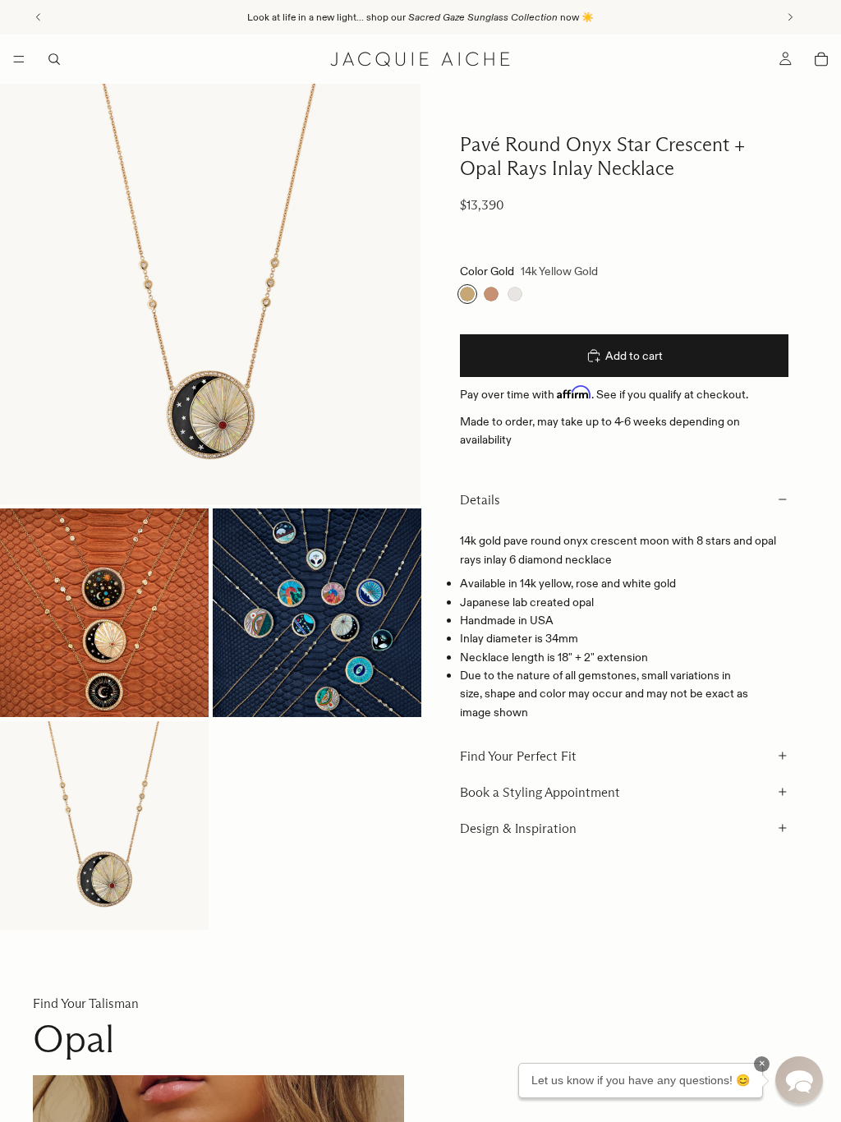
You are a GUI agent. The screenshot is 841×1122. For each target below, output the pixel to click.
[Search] (54, 59)
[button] (799, 1080)
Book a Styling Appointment (540, 792)
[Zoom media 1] (210, 294)
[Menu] (19, 59)
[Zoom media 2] (104, 612)
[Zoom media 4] (104, 825)
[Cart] (821, 59)
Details (480, 500)
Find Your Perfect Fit (518, 756)
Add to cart (634, 355)
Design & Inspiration (518, 828)
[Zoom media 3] (317, 612)
